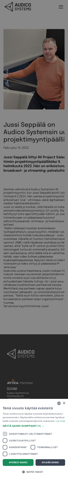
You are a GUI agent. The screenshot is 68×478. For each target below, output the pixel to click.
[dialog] (34, 438)
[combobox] (59, 403)
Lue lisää (60, 420)
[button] (34, 426)
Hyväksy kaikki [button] (18, 462)
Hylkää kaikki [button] (50, 462)
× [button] (64, 403)
